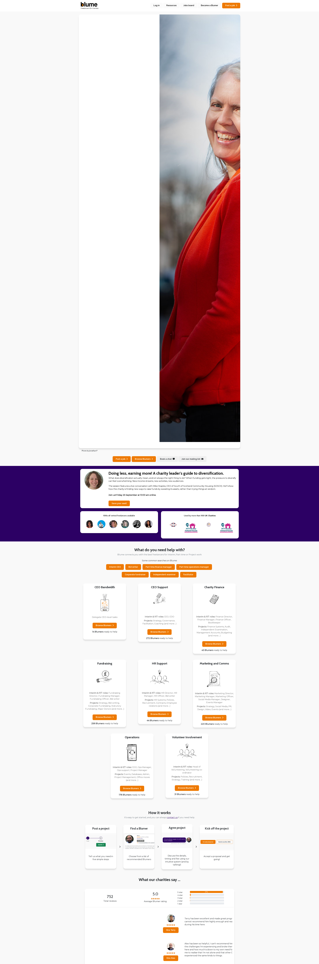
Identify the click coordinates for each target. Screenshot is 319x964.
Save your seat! (119, 503)
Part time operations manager (194, 567)
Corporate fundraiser (135, 574)
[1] (150, 444)
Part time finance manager (159, 567)
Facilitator (188, 574)
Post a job (230, 5)
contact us (172, 817)
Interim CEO (115, 567)
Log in (157, 5)
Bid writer (133, 567)
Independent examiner (164, 574)
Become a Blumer (209, 5)
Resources (171, 5)
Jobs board (188, 5)
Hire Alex (98, 958)
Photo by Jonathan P (89, 451)
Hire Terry (98, 930)
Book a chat (166, 459)
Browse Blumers (103, 625)
